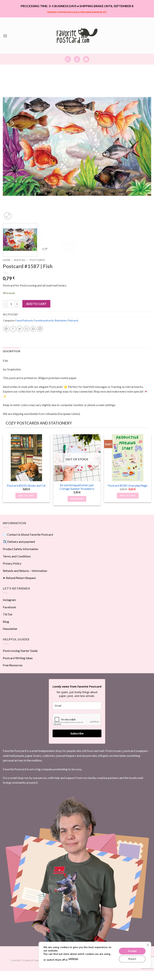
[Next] (143, 146)
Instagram (9, 600)
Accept (132, 951)
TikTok (7, 614)
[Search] (68, 59)
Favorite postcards (44, 320)
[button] (5, 35)
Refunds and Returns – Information (25, 570)
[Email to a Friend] (26, 329)
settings (73, 958)
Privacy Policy (12, 563)
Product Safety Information (20, 549)
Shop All (20, 260)
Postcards (37, 260)
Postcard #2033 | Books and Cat (26, 485)
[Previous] (10, 146)
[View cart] (86, 59)
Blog (6, 621)
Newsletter (10, 628)
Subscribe (77, 733)
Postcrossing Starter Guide (20, 650)
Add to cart (36, 303)
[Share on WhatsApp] (6, 329)
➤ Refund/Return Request (19, 578)
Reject (132, 958)
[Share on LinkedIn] (40, 329)
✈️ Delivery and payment (19, 541)
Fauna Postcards (24, 320)
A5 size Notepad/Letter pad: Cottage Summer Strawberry (77, 487)
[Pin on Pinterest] (33, 329)
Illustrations (60, 320)
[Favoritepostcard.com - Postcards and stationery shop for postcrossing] (77, 35)
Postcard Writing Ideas (18, 658)
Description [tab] (11, 351)
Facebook (9, 607)
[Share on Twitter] (20, 329)
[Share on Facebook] (13, 329)
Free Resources (13, 665)
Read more (76, 499)
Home (6, 260)
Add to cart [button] (26, 495)
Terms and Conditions (17, 556)
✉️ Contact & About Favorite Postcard (28, 534)
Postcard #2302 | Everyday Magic (128, 485)
